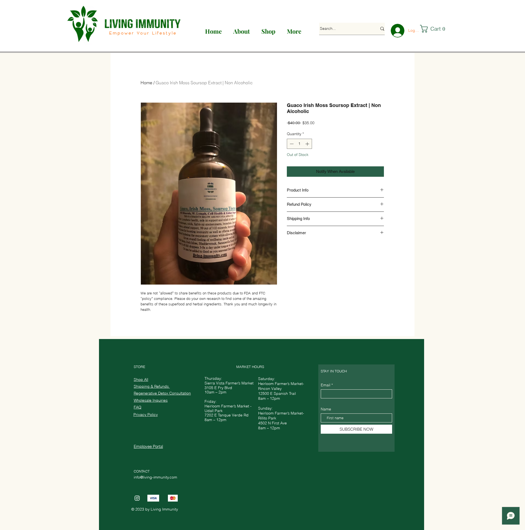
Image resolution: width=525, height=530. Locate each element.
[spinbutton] (299, 144)
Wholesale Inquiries (151, 400)
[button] (435, 29)
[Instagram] (137, 498)
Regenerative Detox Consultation (162, 393)
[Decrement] (291, 144)
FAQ (137, 407)
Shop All (141, 379)
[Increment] (307, 144)
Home (146, 82)
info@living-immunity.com (155, 477)
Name (326, 409)
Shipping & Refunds (152, 386)
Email (325, 385)
